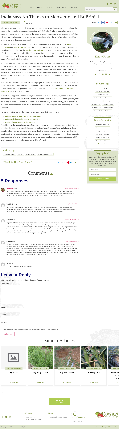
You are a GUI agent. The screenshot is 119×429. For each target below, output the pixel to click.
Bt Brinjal (20, 154)
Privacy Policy (101, 427)
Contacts (48, 7)
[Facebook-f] (107, 4)
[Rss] (109, 74)
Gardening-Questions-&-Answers (102, 98)
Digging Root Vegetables (102, 131)
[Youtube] (111, 4)
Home (31, 7)
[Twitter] (95, 74)
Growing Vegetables (102, 94)
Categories (60, 7)
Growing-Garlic (96, 104)
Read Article (15, 382)
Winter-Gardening (108, 107)
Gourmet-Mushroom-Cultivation (102, 111)
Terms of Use (113, 427)
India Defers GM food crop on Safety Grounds (23, 116)
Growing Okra (94, 372)
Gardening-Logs (108, 101)
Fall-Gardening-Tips (102, 88)
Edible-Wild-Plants (97, 101)
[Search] (115, 9)
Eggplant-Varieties (30, 154)
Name (3, 307)
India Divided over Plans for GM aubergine (22, 119)
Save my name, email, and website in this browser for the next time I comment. (30, 329)
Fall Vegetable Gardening (102, 91)
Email (3, 315)
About (39, 7)
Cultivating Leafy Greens (102, 128)
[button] (98, 22)
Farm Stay (73, 7)
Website (4, 322)
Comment (5, 283)
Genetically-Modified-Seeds (45, 154)
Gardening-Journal (108, 104)
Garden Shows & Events (102, 140)
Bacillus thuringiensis (35, 50)
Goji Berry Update (40, 372)
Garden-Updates (96, 107)
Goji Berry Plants (67, 372)
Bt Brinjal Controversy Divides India (20, 122)
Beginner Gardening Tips (102, 124)
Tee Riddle (10, 188)
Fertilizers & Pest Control (10, 22)
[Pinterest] (115, 4)
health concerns (20, 47)
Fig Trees (13, 372)
